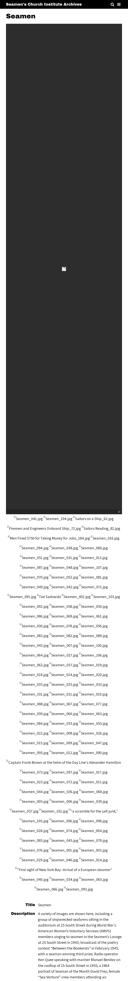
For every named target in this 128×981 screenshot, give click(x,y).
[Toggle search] (112, 4)
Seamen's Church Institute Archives (44, 4)
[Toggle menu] (119, 4)
